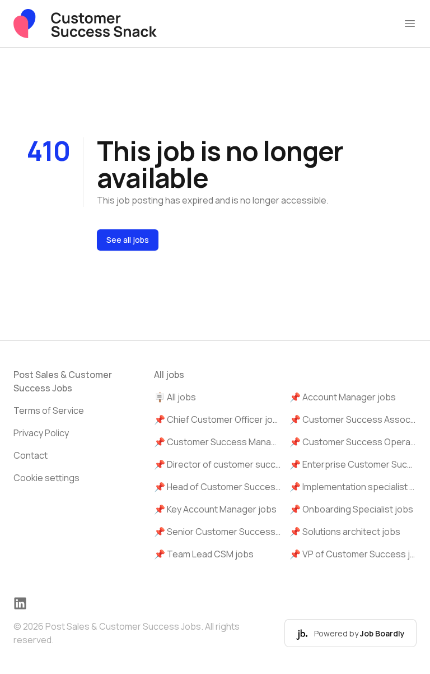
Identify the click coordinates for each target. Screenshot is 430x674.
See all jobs (127, 239)
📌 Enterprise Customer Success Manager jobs (353, 464)
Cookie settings (46, 478)
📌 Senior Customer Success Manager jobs (217, 531)
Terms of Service (48, 410)
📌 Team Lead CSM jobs (204, 554)
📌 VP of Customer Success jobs (353, 554)
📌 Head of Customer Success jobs (217, 487)
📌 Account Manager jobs (342, 397)
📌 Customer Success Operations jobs (353, 442)
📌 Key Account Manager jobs (215, 509)
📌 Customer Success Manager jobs (217, 442)
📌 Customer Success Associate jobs (353, 419)
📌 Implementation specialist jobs (353, 487)
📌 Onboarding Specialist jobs (351, 509)
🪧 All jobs (175, 397)
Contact (30, 455)
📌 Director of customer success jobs (217, 464)
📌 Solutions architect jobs (344, 531)
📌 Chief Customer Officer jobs (217, 419)
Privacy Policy (41, 433)
